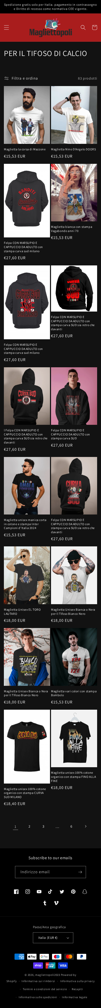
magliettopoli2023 (47, 975)
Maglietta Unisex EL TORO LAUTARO (22, 612)
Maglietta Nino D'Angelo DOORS (73, 149)
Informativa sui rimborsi (38, 981)
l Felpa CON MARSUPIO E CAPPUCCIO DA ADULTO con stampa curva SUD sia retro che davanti (26, 436)
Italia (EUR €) (48, 937)
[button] (6, 27)
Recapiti (77, 989)
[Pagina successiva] (85, 826)
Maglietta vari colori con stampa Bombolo (74, 693)
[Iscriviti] (80, 872)
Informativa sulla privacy (77, 981)
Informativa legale (74, 997)
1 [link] (16, 826)
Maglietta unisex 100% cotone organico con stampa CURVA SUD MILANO (25, 793)
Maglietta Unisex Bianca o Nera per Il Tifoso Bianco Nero (73, 612)
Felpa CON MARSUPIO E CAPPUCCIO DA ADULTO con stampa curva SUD (70, 434)
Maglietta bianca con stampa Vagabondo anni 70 (71, 229)
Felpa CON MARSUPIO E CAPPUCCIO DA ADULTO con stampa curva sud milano (23, 247)
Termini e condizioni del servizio (45, 989)
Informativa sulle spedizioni (38, 997)
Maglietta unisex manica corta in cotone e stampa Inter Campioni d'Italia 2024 (25, 524)
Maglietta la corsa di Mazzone (25, 149)
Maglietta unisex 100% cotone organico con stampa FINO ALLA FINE (73, 777)
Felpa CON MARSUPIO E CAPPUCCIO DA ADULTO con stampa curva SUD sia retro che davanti (73, 323)
